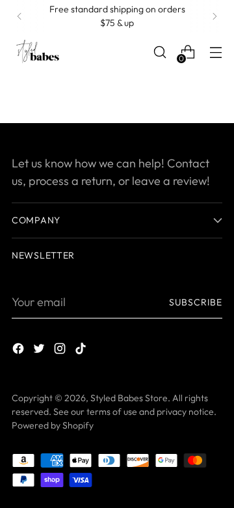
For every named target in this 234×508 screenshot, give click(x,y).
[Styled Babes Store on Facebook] (19, 351)
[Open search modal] (159, 52)
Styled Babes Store (129, 398)
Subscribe (195, 302)
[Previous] (19, 16)
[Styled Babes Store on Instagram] (61, 351)
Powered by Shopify (53, 425)
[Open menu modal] (215, 52)
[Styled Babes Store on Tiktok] (82, 351)
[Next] (214, 16)
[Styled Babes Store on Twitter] (40, 351)
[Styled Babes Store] (38, 52)
